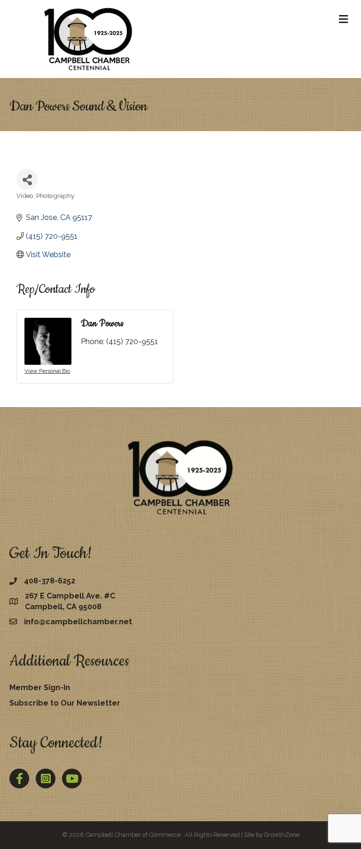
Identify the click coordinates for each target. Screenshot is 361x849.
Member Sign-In (39, 687)
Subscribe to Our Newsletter (64, 703)
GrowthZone (281, 834)
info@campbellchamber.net (78, 621)
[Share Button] (27, 179)
